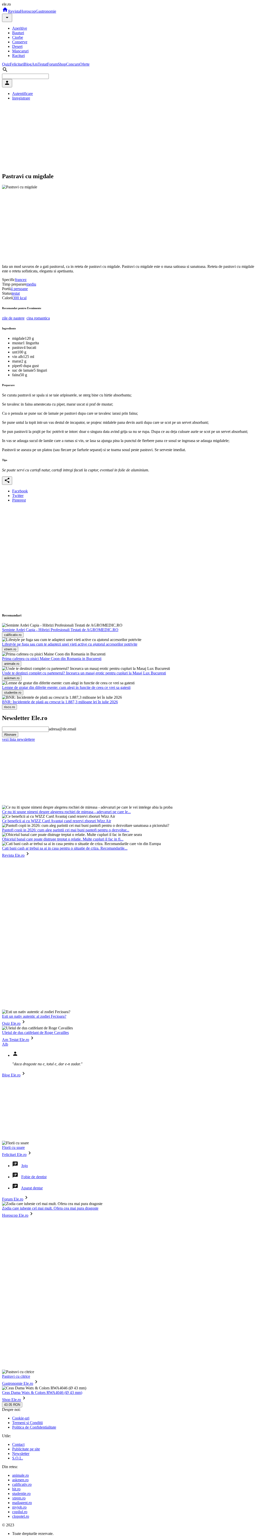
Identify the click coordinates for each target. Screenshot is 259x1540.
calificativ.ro (22, 1484)
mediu (31, 284)
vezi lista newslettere (18, 739)
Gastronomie (46, 11)
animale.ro (20, 1475)
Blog (28, 64)
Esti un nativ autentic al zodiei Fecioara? (34, 1016)
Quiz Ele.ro (11, 1023)
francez (21, 279)
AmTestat (39, 64)
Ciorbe (17, 37)
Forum (52, 64)
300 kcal (20, 298)
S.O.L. (17, 1458)
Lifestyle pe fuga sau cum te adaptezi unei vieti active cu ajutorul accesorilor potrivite (69, 644)
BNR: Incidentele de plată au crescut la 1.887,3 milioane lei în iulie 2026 (60, 702)
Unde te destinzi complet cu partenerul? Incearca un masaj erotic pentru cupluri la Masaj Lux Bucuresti (84, 673)
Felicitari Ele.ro (14, 1154)
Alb (5, 1044)
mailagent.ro (22, 1503)
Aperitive (19, 28)
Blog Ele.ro (11, 1075)
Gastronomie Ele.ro (17, 1383)
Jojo (24, 1166)
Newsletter (20, 1453)
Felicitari (17, 64)
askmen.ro (20, 1480)
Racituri (18, 55)
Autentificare (22, 93)
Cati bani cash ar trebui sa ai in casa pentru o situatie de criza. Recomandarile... (64, 848)
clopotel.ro (20, 1516)
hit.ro (16, 1489)
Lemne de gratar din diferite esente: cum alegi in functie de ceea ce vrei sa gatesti (66, 687)
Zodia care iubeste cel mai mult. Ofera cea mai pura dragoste (50, 1208)
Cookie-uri (20, 1418)
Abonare (10, 734)
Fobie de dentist (34, 1177)
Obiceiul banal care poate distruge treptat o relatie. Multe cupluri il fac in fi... (62, 839)
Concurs (72, 64)
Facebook (20, 491)
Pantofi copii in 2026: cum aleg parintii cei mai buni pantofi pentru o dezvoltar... (65, 830)
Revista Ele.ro (13, 855)
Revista (14, 11)
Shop (62, 64)
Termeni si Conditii (27, 1423)
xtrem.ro (19, 1498)
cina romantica (38, 318)
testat (16, 293)
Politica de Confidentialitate (34, 1427)
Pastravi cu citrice (16, 1376)
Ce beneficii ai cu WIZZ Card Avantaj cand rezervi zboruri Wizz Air (56, 821)
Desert (17, 46)
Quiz (6, 64)
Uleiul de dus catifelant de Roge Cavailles (35, 1032)
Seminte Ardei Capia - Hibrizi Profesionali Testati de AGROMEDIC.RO (60, 630)
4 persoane (19, 289)
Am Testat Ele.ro (15, 1039)
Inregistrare (21, 98)
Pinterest (19, 500)
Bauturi (18, 33)
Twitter (18, 495)
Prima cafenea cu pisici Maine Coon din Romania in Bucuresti (51, 658)
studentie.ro (21, 1493)
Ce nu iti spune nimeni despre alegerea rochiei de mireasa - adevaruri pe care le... (66, 812)
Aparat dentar (32, 1188)
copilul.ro (19, 1512)
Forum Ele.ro (12, 1199)
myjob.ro (19, 1507)
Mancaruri (20, 51)
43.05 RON (12, 1405)
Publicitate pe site (26, 1449)
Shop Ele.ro (11, 1399)
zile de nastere (13, 318)
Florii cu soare (13, 1147)
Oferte (84, 64)
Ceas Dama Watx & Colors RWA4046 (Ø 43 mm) (42, 1392)
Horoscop (28, 11)
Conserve (19, 42)
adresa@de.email (62, 729)
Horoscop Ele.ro (15, 1215)
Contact (18, 1444)
